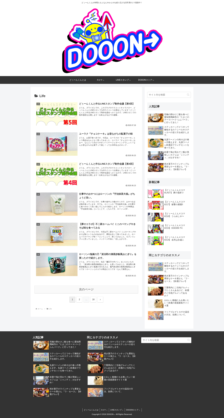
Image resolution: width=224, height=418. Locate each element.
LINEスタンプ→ (116, 410)
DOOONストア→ (133, 410)
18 (93, 299)
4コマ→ (104, 410)
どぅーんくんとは (91, 410)
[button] (188, 94)
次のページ (86, 289)
